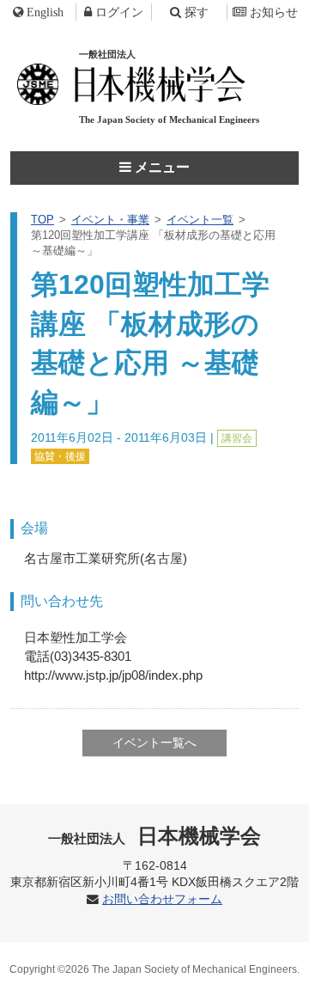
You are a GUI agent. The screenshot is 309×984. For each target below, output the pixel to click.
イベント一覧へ (154, 742)
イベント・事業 (110, 219)
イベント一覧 (200, 219)
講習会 (236, 438)
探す (197, 12)
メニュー (160, 167)
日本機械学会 (155, 835)
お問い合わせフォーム (162, 899)
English (45, 12)
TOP (42, 219)
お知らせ (274, 12)
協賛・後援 (60, 456)
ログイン (119, 12)
